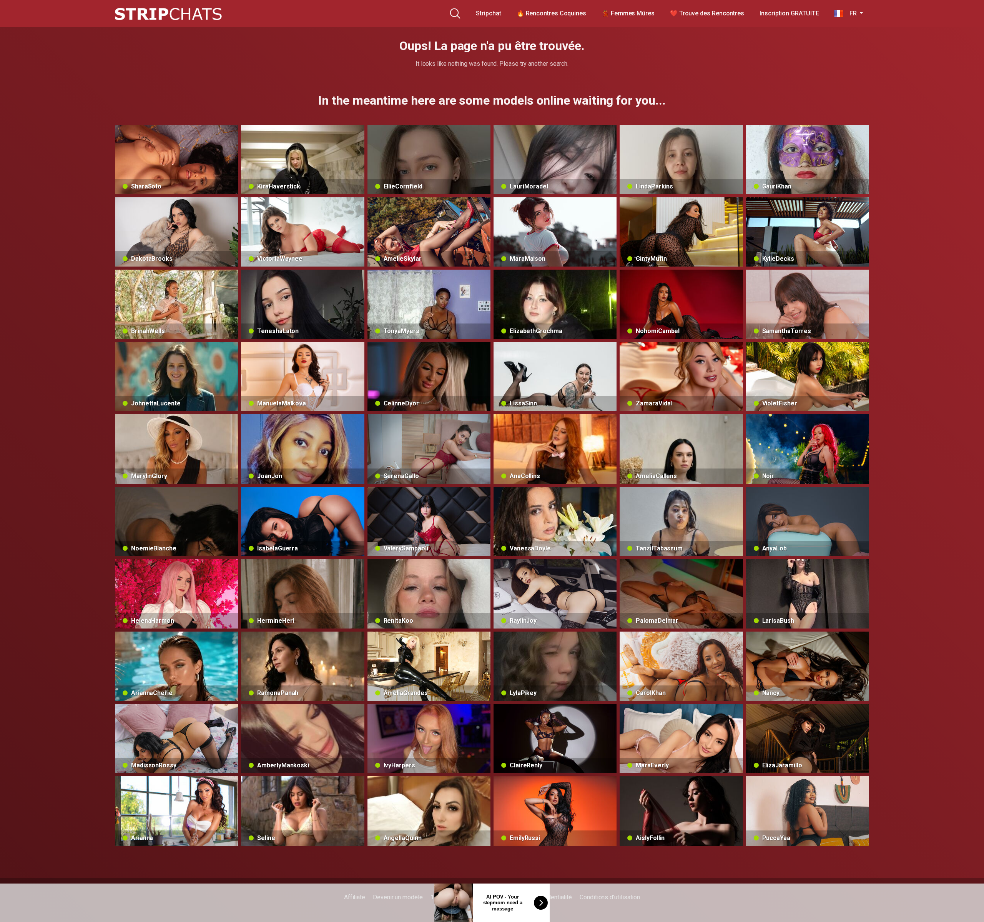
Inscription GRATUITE (789, 13)
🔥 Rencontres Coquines (551, 13)
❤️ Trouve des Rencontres (707, 13)
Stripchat (488, 13)
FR (850, 13)
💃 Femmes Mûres (628, 13)
